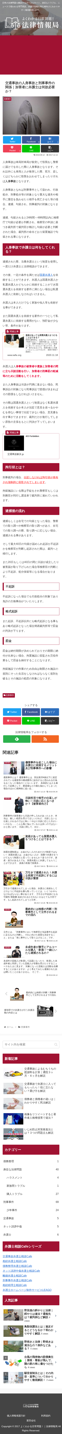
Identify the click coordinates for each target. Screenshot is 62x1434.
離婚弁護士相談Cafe (15, 1275)
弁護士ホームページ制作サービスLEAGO (27, 1290)
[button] (56, 1044)
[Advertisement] (31, 57)
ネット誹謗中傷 (31, 1226)
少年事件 (33, 1210)
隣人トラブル (33, 1194)
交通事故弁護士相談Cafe (17, 1256)
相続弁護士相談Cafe (15, 1261)
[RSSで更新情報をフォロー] (45, 739)
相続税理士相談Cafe (15, 1285)
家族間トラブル (33, 1185)
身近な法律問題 (31, 1169)
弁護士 (31, 1234)
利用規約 (45, 1415)
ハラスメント (33, 1177)
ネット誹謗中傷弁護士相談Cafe (21, 1270)
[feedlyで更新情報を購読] (16, 739)
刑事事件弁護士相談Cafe (17, 1280)
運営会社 (31, 1420)
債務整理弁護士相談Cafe (17, 1266)
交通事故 (31, 1218)
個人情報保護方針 (16, 1415)
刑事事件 (9, 695)
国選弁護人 (46, 274)
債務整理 (31, 1161)
